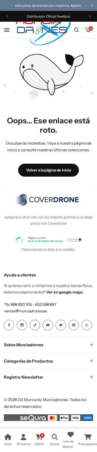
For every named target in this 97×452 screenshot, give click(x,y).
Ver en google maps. (64, 292)
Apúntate (78, 5)
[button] (11, 5)
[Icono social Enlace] (9, 325)
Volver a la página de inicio (48, 170)
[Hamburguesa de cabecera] (9, 30)
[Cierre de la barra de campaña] (92, 5)
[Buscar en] (76, 30)
